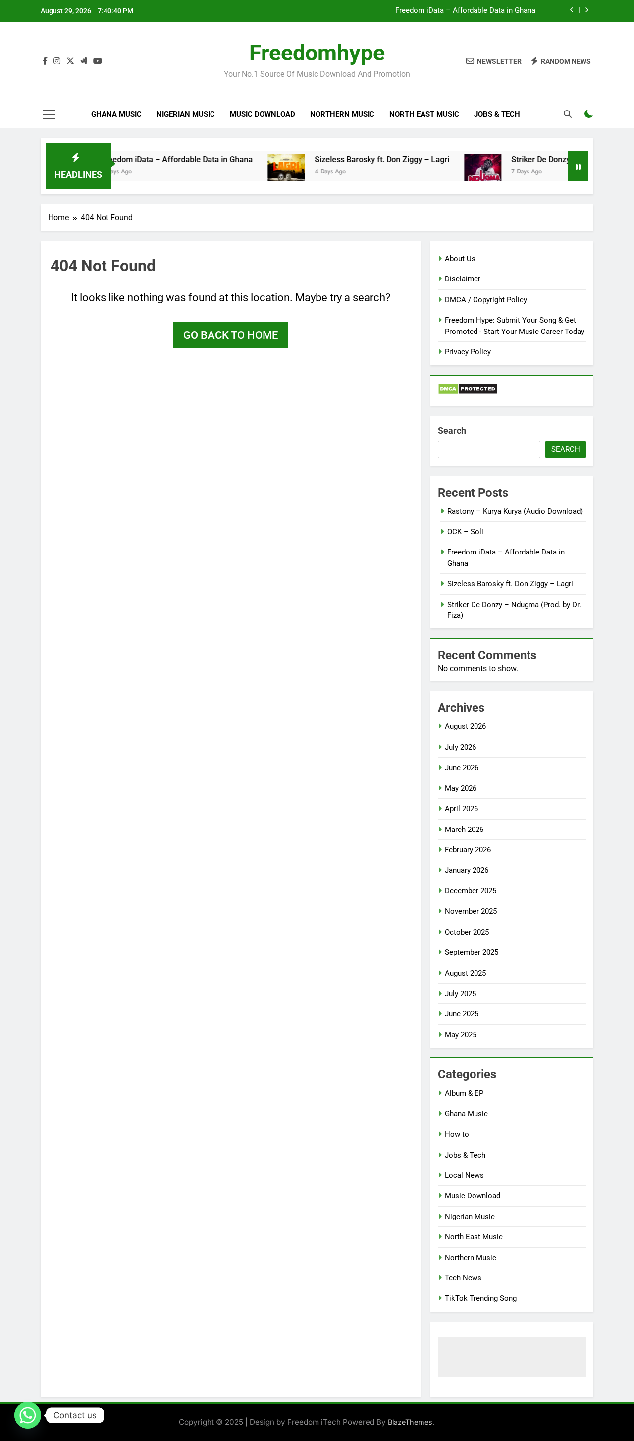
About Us (460, 258)
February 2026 (468, 849)
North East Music (424, 114)
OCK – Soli (465, 531)
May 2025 (460, 1034)
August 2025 (465, 973)
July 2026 (460, 747)
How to (457, 1134)
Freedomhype (317, 53)
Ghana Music (116, 114)
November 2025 (471, 911)
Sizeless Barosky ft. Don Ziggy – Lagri (361, 159)
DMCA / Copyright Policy (486, 299)
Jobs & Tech (497, 114)
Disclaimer (462, 279)
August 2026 (465, 726)
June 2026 (461, 767)
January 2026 (466, 870)
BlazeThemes (410, 1422)
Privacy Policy (468, 351)
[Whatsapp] (27, 1415)
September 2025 (471, 952)
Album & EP (464, 1093)
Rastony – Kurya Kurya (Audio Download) (515, 511)
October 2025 (467, 932)
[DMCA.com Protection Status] (468, 392)
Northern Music (342, 114)
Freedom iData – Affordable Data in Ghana (465, 11)
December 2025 (470, 891)
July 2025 (460, 993)
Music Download (262, 114)
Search (452, 430)
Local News (464, 1175)
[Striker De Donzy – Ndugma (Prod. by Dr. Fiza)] (462, 172)
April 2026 (461, 808)
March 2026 (464, 829)
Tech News (463, 1278)
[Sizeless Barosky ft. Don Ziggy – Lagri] (265, 172)
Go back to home (230, 335)
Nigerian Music (186, 114)
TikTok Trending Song (481, 1298)
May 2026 (460, 788)
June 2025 (461, 1013)
